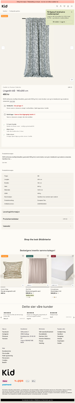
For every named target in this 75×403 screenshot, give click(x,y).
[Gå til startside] (4, 6)
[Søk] (57, 6)
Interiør (59, 338)
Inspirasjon (60, 341)
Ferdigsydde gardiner (14, 11)
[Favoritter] (64, 6)
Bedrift (4, 362)
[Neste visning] (72, 47)
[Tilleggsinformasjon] (33, 293)
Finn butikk (5, 353)
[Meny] (72, 6)
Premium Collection (15, 87)
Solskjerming (61, 332)
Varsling (41, 343)
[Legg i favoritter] (72, 79)
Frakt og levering (7, 355)
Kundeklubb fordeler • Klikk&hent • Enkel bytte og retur (37, 400)
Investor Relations (44, 338)
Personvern (5, 358)
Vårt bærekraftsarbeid (46, 332)
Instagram (5, 334)
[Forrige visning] (3, 47)
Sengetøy (60, 336)
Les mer (12, 101)
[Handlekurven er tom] (68, 6)
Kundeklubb (43, 334)
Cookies (4, 360)
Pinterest (5, 336)
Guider (59, 343)
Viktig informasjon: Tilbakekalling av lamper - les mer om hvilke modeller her (37, 1)
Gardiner (5, 11)
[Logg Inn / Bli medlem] (61, 6)
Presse (41, 341)
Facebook (5, 332)
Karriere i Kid (43, 336)
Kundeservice (6, 351)
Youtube (5, 338)
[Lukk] (72, 12)
